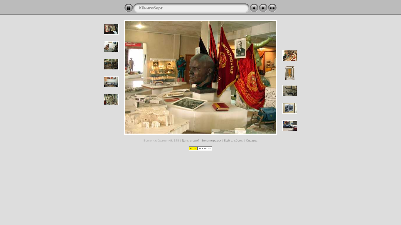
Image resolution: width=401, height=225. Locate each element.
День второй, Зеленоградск (201, 140)
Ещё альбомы (234, 140)
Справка (251, 140)
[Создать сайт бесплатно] (200, 149)
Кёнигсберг (151, 8)
